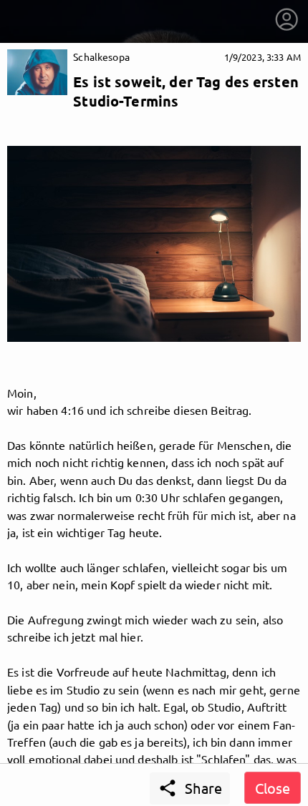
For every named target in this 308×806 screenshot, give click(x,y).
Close (272, 788)
